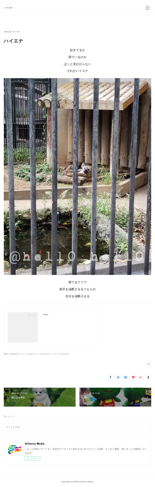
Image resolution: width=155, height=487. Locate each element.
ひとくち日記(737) (42, 353)
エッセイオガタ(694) (60, 353)
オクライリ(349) (26, 353)
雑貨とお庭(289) (11, 353)
